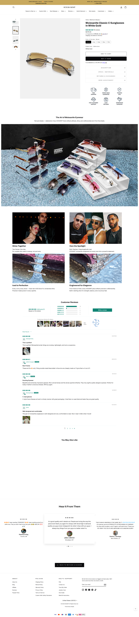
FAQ (60, 582)
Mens (63, 11)
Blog (13, 584)
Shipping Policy (39, 582)
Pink (109, 42)
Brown (88, 42)
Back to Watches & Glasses (70, 565)
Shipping (88, 35)
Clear (98, 42)
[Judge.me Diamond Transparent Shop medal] (96, 322)
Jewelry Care (62, 590)
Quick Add (26, 479)
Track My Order (63, 587)
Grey (94, 42)
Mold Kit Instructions (64, 595)
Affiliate (14, 587)
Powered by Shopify (69, 606)
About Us (14, 582)
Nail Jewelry (92, 11)
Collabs (110, 11)
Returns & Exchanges (106, 76)
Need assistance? (106, 80)
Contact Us (62, 584)
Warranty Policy (40, 587)
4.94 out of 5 (41, 309)
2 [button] (67, 428)
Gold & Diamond (81, 11)
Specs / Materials (106, 72)
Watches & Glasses (95, 19)
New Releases (54, 11)
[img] (26, 336)
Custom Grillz (42, 11)
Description (106, 67)
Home (87, 19)
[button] (90, 30)
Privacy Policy (39, 590)
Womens (70, 11)
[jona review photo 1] (26, 420)
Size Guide (61, 592)
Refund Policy (39, 584)
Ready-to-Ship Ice (30, 11)
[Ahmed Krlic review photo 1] (26, 351)
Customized (101, 11)
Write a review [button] (102, 310)
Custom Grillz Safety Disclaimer (44, 595)
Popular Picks (15, 592)
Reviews (14, 590)
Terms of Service (40, 592)
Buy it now (106, 58)
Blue (104, 42)
